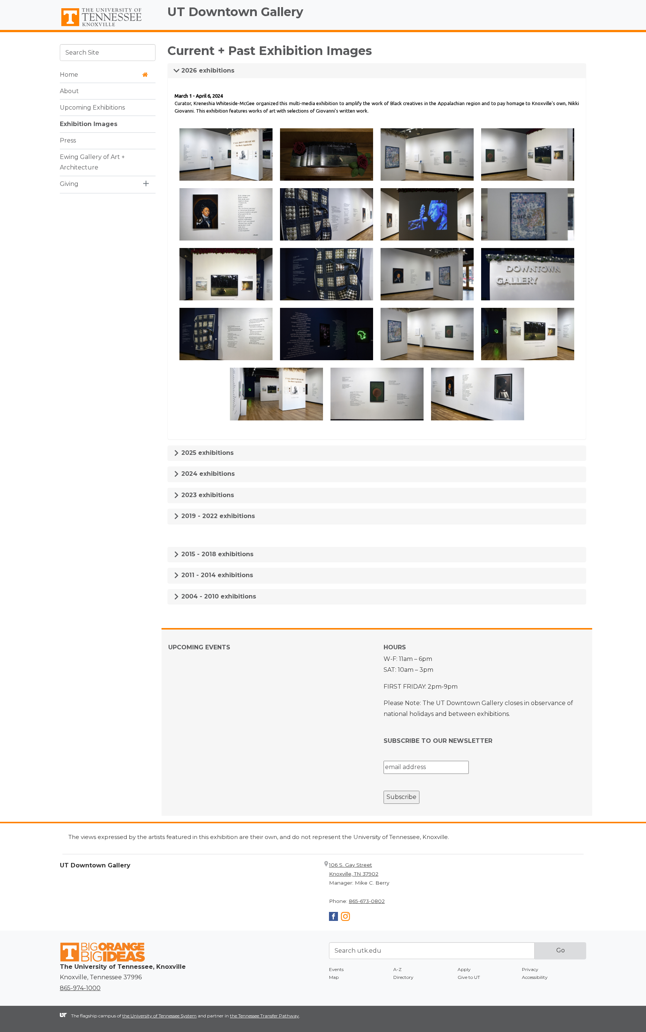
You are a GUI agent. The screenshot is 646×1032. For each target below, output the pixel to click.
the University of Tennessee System (159, 1016)
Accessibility (535, 977)
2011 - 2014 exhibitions (216, 575)
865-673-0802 (367, 901)
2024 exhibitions (207, 473)
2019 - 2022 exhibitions (217, 516)
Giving (69, 183)
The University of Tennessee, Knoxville (108, 26)
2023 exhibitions (206, 495)
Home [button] (69, 74)
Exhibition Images (88, 123)
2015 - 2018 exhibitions (216, 554)
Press (68, 140)
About (69, 90)
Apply (464, 969)
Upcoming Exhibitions (92, 107)
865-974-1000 (80, 988)
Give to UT (469, 977)
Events (336, 969)
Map (334, 977)
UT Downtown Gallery (235, 11)
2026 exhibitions (206, 70)
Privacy (530, 969)
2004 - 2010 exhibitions (217, 596)
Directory (403, 977)
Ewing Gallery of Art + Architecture (92, 162)
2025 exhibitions (206, 452)
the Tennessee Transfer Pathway (264, 1016)
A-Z (397, 969)
